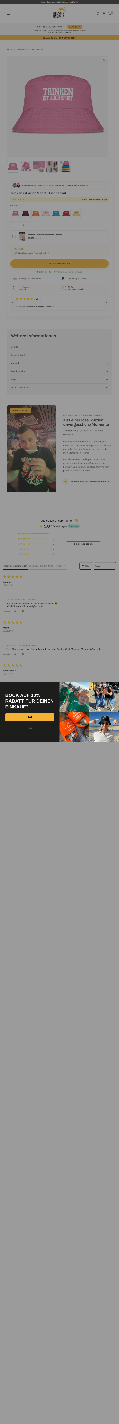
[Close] (115, 685)
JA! (29, 717)
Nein (30, 728)
